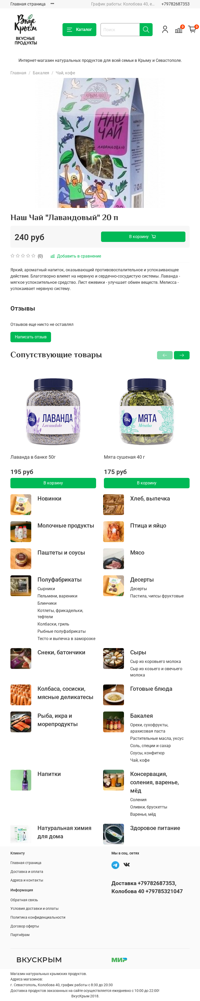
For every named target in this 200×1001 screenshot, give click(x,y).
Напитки (49, 773)
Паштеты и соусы (61, 552)
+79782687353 (175, 4)
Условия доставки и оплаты (34, 908)
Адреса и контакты (26, 880)
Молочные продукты (66, 525)
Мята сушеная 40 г (124, 457)
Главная (18, 72)
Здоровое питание (155, 828)
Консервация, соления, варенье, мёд (154, 782)
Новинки (49, 498)
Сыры (138, 652)
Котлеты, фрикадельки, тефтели (60, 613)
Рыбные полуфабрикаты (62, 631)
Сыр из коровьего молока (155, 661)
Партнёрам (19, 935)
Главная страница (28, 4)
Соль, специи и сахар (150, 745)
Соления (138, 799)
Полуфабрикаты (60, 579)
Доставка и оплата (26, 872)
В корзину (53, 482)
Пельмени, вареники (57, 596)
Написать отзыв (31, 336)
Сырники (46, 588)
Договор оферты (24, 926)
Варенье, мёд (143, 814)
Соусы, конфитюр (147, 752)
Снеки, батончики (61, 652)
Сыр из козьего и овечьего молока (156, 671)
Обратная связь (24, 900)
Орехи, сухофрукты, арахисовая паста (149, 728)
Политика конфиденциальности (37, 917)
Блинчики (47, 603)
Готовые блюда (151, 688)
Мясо (137, 552)
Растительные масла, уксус (157, 738)
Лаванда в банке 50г (33, 457)
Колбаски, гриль (53, 624)
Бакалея (41, 72)
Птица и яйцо (148, 525)
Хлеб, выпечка (150, 498)
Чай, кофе (65, 72)
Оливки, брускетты (148, 807)
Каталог (84, 29)
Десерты (142, 579)
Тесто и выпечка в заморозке (66, 638)
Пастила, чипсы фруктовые (157, 596)
